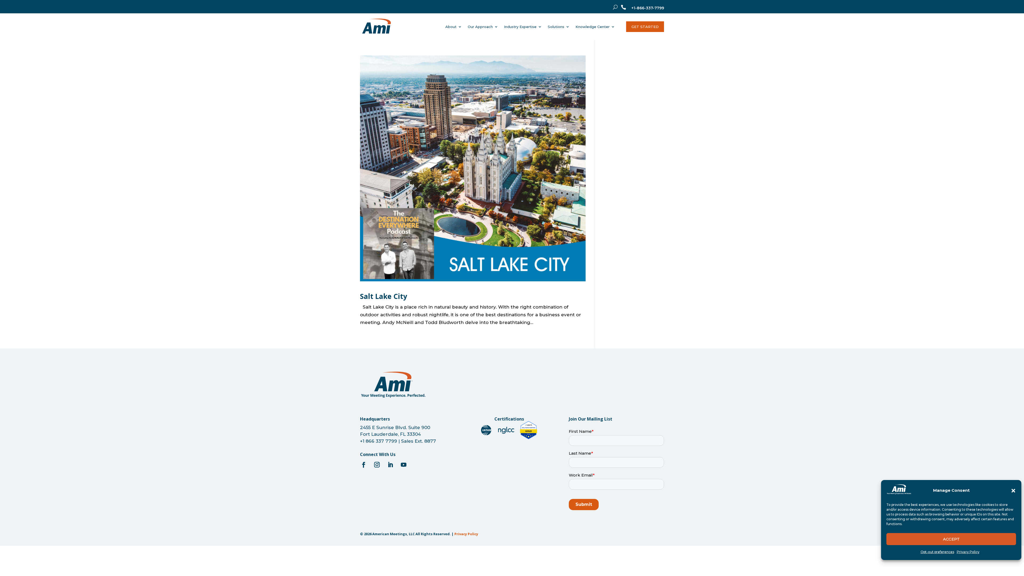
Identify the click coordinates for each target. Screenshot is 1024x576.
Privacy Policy (968, 552)
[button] (1013, 490)
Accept (951, 539)
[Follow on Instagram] (376, 464)
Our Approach (480, 27)
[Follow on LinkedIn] (390, 464)
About (451, 27)
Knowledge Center (592, 27)
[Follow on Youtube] (403, 464)
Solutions (556, 27)
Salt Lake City (383, 296)
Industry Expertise (520, 27)
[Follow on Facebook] (363, 464)
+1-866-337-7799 (647, 8)
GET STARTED (645, 27)
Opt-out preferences (937, 552)
